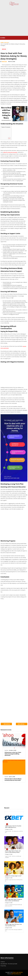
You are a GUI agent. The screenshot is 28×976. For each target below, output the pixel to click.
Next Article (21, 724)
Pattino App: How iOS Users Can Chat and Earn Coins (13, 925)
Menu (3, 38)
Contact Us (3, 961)
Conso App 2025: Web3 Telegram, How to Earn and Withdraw (13, 900)
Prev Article (6, 724)
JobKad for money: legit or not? (13, 876)
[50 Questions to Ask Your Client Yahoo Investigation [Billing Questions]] (14, 740)
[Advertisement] (14, 21)
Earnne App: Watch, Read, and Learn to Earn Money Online (13, 851)
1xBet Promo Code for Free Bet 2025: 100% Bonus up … (13, 826)
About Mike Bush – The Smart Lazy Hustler (9, 963)
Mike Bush (4, 61)
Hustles (4, 49)
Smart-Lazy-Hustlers (18, 972)
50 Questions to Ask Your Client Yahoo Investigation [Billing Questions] (13, 754)
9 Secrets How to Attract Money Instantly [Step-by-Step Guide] (13, 779)
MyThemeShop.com (16, 973)
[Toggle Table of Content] (8, 138)
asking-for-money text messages (10, 152)
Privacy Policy (3, 965)
